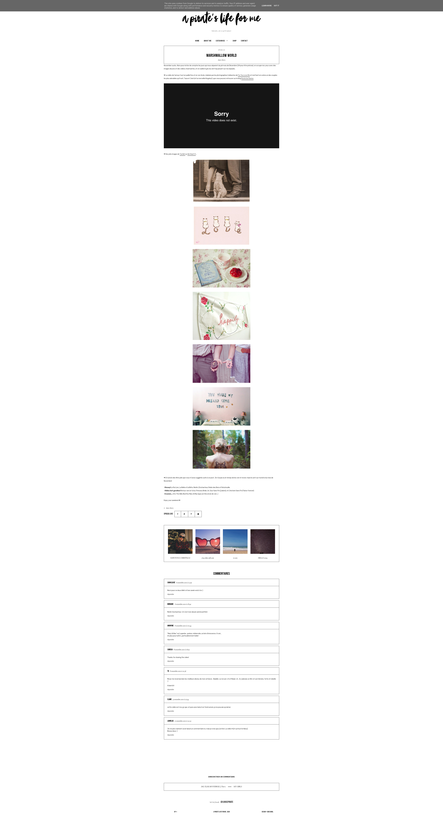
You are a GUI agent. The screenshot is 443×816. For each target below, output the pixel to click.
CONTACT (244, 41)
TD (168, 671)
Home (197, 41)
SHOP (234, 41)
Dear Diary (221, 60)
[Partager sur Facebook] (177, 514)
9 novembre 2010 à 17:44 (181, 699)
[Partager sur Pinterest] (191, 514)
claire (169, 699)
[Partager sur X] (184, 514)
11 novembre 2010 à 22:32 (183, 721)
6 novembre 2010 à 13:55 (184, 583)
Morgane (170, 604)
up (175, 812)
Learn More (267, 6)
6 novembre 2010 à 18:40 (183, 604)
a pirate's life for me (219, 812)
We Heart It (191, 154)
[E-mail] (198, 514)
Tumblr (182, 154)
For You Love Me (244, 75)
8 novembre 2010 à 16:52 (182, 650)
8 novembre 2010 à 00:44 (183, 626)
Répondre (170, 594)
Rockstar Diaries (247, 78)
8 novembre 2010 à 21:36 (178, 671)
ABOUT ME (207, 41)
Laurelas (170, 721)
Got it (276, 6)
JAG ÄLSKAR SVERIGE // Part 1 (213, 786)
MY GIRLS (237, 786)
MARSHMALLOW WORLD (221, 55)
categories (220, 41)
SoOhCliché (171, 582)
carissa (170, 649)
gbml (271, 812)
